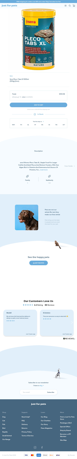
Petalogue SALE (66, 423)
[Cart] (73, 5)
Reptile (5, 432)
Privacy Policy (27, 432)
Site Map (63, 440)
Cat (3, 421)
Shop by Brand (65, 430)
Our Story (44, 424)
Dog (3, 417)
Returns (24, 428)
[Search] (69, 5)
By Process (71, 455)
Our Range (6, 439)
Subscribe (50, 392)
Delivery (25, 424)
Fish (3, 424)
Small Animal (7, 436)
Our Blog (44, 417)
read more (44, 170)
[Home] (9, 6)
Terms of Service (28, 436)
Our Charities (45, 421)
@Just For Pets (38, 263)
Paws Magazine (46, 428)
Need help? (26, 417)
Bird (3, 428)
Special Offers (65, 427)
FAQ (23, 421)
